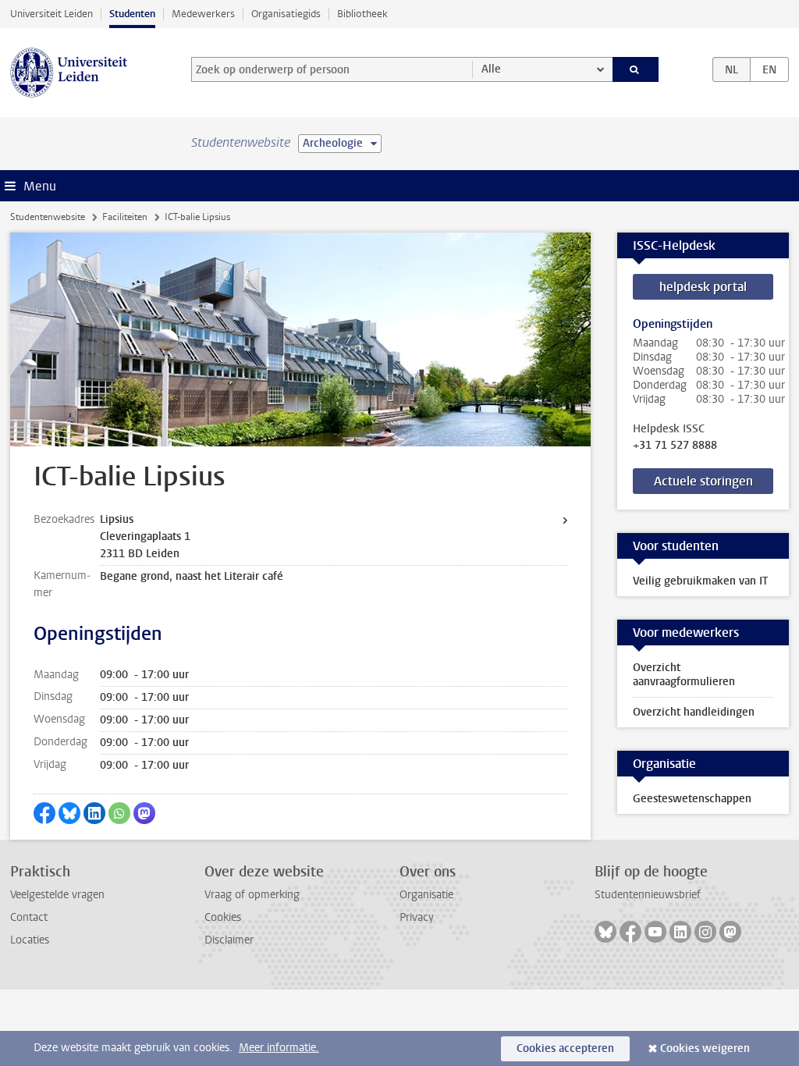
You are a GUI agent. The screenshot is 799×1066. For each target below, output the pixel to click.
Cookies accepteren (565, 1048)
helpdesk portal (703, 287)
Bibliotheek (362, 13)
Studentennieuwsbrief (648, 894)
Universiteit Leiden (51, 13)
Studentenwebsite (47, 217)
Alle (491, 69)
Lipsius (116, 519)
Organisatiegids (286, 13)
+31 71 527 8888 (675, 446)
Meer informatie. (279, 1047)
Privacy (417, 917)
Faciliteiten (124, 217)
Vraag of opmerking (252, 894)
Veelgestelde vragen (57, 894)
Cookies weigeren (705, 1048)
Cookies (222, 917)
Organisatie (426, 894)
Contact (29, 917)
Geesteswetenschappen (692, 798)
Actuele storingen (703, 481)
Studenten (132, 13)
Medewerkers (203, 13)
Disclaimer (229, 940)
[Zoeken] (636, 69)
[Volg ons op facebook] (630, 932)
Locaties (29, 940)
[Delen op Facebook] (44, 813)
